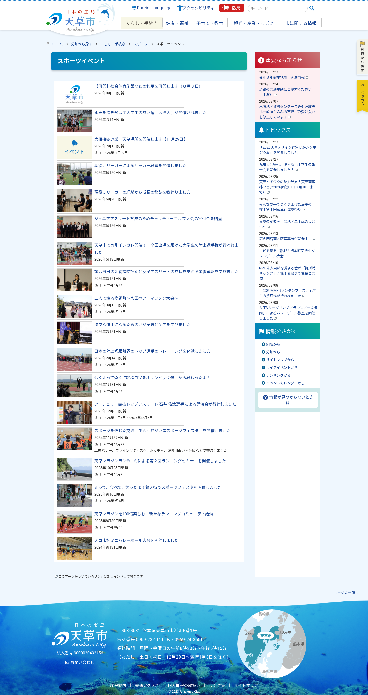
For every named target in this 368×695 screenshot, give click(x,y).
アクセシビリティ (198, 8)
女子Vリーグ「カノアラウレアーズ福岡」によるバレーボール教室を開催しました (288, 313)
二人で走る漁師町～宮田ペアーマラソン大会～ (136, 298)
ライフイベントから (282, 368)
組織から (273, 344)
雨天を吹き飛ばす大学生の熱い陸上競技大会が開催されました (150, 112)
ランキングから (278, 375)
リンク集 (217, 685)
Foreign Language (154, 7)
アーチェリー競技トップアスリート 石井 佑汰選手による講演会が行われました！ (167, 404)
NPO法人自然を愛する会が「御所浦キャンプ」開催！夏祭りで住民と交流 (287, 273)
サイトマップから (280, 360)
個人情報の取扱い (184, 685)
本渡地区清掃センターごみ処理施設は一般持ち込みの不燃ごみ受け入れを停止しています (287, 112)
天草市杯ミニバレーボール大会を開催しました (136, 540)
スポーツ (141, 44)
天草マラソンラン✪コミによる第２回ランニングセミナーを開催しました (160, 461)
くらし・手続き (113, 44)
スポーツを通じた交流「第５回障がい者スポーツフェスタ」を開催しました (162, 430)
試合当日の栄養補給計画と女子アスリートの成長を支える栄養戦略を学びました (166, 271)
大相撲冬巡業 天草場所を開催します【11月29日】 (141, 139)
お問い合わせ (81, 662)
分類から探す (81, 44)
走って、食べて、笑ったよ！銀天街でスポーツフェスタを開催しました (158, 487)
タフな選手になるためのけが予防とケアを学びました (142, 324)
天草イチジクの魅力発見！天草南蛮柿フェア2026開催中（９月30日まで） (287, 187)
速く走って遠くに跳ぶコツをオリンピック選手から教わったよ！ (152, 377)
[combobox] (277, 8)
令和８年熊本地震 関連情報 (282, 77)
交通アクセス (147, 685)
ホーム (57, 44)
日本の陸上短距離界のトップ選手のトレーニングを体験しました (152, 351)
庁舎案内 (118, 685)
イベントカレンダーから (285, 383)
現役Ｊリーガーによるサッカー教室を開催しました (140, 165)
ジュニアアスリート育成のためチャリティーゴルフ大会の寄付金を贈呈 (158, 218)
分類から (273, 352)
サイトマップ (246, 685)
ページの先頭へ (346, 593)
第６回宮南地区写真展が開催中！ (286, 239)
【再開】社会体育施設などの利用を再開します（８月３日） (148, 86)
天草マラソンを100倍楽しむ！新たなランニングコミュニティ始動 (153, 514)
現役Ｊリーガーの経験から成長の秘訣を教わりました (142, 192)
